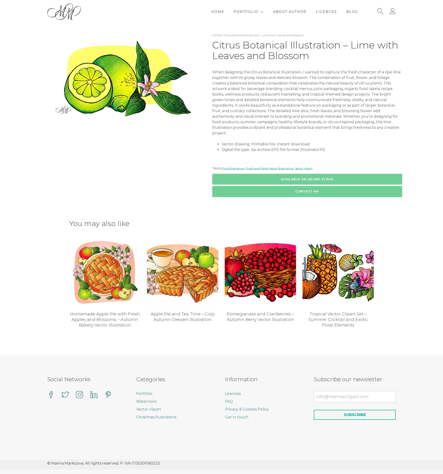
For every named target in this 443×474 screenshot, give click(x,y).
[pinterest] (108, 395)
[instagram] (79, 395)
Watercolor (146, 401)
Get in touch (236, 417)
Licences (326, 12)
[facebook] (51, 395)
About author (289, 12)
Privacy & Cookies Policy (247, 409)
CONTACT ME (307, 191)
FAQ (229, 401)
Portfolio (246, 12)
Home (217, 12)
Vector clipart (304, 168)
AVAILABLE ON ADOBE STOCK (307, 179)
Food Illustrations (233, 168)
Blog (352, 12)
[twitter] (65, 395)
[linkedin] (94, 395)
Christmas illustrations (156, 417)
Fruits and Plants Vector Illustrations (270, 168)
